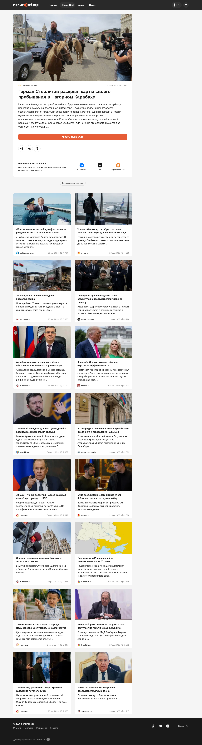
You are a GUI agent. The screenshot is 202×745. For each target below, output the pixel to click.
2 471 (65, 582)
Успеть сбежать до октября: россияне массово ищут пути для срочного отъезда (101, 231)
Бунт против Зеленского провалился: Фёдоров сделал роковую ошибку (99, 497)
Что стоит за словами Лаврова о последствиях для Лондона (96, 689)
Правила (54, 728)
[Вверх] (183, 726)
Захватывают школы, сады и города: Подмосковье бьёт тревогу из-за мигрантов (41, 626)
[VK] (160, 726)
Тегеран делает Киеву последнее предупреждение (35, 297)
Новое (67, 5)
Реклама (17, 728)
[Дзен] (167, 726)
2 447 (65, 645)
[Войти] (186, 5)
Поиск (92, 5)
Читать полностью (72, 137)
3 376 (65, 319)
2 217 (126, 711)
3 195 (65, 386)
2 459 (126, 582)
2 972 (65, 452)
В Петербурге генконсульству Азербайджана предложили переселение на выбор (103, 430)
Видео (81, 5)
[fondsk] (78, 385)
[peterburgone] (78, 319)
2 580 (126, 515)
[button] (21, 148)
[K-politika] (17, 452)
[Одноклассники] (153, 726)
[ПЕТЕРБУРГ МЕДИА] (78, 452)
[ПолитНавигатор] (17, 252)
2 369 (65, 711)
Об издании (41, 728)
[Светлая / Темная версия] (177, 5)
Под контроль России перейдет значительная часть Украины (95, 560)
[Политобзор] (26, 5)
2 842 (65, 515)
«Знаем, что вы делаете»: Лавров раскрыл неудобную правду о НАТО (41, 497)
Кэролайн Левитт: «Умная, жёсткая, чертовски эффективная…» (97, 364)
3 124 (126, 386)
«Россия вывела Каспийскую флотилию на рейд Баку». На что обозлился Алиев (41, 231)
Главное (53, 5)
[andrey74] (20, 85)
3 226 (126, 319)
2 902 (126, 452)
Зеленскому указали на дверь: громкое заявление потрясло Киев (39, 689)
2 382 (126, 645)
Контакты (28, 728)
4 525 (126, 253)
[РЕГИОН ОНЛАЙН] (78, 252)
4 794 (65, 253)
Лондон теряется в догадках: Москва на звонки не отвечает (39, 560)
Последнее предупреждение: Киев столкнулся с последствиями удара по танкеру (99, 299)
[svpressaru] (17, 319)
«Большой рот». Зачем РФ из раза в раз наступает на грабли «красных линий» (100, 626)
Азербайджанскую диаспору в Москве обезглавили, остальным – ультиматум (39, 364)
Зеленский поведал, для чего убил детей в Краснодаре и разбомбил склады (41, 430)
